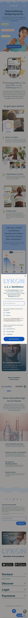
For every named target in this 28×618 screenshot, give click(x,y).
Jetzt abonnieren (14, 339)
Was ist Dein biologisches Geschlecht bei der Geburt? (13, 309)
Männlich (8, 315)
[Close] (25, 276)
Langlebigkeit (9, 334)
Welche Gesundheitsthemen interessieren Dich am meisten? (13, 325)
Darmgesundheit (10, 331)
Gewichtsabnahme (10, 328)
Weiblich (8, 312)
